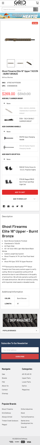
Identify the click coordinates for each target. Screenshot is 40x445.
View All (23, 427)
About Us (5, 386)
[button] (20, 320)
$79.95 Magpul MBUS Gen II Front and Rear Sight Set (26, 181)
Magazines (26, 390)
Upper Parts (26, 378)
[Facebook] (4, 206)
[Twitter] (17, 206)
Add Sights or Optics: (11, 154)
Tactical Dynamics (27, 417)
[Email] (8, 206)
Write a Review (7, 77)
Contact (5, 390)
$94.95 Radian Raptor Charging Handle (27, 147)
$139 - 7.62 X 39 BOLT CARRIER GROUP (26, 119)
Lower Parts (26, 382)
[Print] (13, 206)
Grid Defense (6, 413)
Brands (4, 378)
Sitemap (5, 393)
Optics (24, 386)
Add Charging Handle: (11, 126)
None (8, 103)
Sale (3, 374)
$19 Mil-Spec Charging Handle (27, 138)
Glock (23, 413)
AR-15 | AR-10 (26, 374)
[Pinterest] (22, 206)
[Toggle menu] (3, 3)
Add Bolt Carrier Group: (12, 98)
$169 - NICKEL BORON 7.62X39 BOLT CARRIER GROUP (27, 110)
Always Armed (7, 417)
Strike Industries (27, 409)
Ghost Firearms (7, 409)
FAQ (3, 382)
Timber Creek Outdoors (10, 421)
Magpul (4, 424)
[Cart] (37, 3)
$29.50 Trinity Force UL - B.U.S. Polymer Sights (27, 168)
